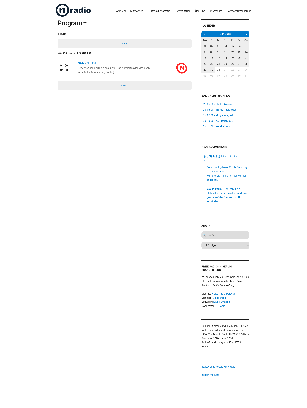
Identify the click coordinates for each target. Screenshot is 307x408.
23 (211, 63)
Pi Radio (220, 305)
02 (211, 46)
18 (225, 57)
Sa (239, 40)
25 (225, 63)
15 (204, 57)
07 (246, 46)
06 (239, 46)
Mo (205, 40)
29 (204, 69)
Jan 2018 (225, 33)
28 (246, 63)
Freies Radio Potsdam (224, 293)
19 (232, 57)
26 (232, 63)
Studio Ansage (221, 301)
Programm (120, 10)
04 (225, 46)
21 (246, 57)
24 (218, 63)
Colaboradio (220, 297)
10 (218, 52)
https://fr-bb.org (210, 374)
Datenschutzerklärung (239, 10)
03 (218, 46)
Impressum (215, 10)
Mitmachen (136, 10)
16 (211, 57)
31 (218, 69)
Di (212, 40)
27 (239, 63)
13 (239, 52)
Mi (218, 40)
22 (204, 63)
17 (218, 57)
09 (211, 52)
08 (204, 52)
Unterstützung (183, 10)
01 (204, 46)
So (246, 40)
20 (239, 57)
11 (225, 52)
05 (232, 46)
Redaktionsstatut (160, 10)
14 (246, 52)
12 (232, 52)
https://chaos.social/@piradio (218, 366)
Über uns (200, 10)
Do (225, 40)
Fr (232, 40)
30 (211, 69)
